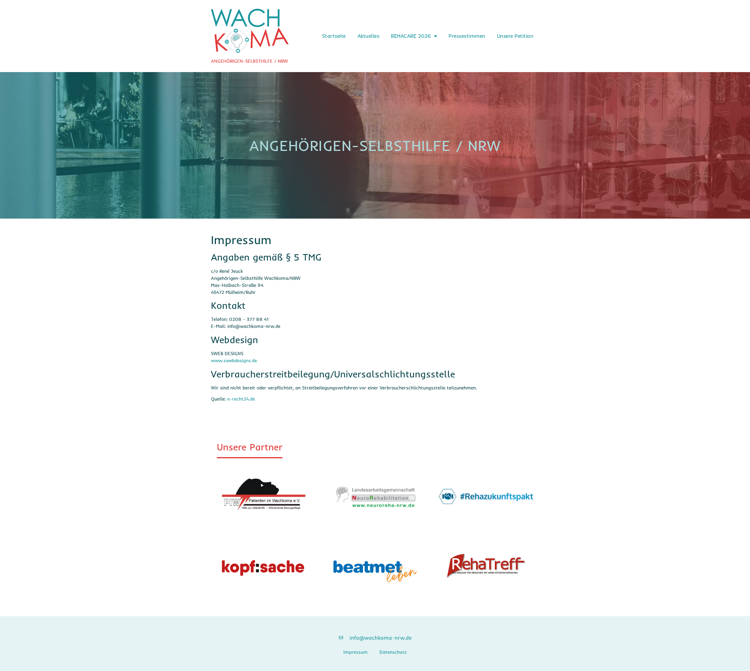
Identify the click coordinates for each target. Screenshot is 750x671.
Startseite (334, 36)
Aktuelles (368, 36)
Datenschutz (393, 652)
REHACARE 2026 (411, 36)
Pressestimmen (467, 36)
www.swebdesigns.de (234, 360)
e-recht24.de (241, 399)
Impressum (355, 652)
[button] (249, 448)
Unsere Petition (515, 36)
